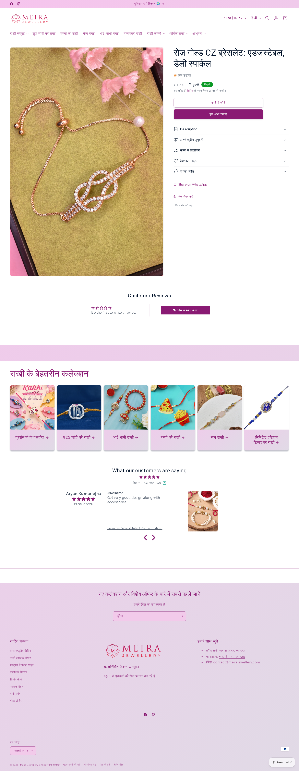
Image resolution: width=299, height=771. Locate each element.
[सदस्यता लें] (181, 616)
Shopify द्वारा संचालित (49, 765)
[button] (19, 33)
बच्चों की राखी (170, 437)
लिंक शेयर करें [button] (185, 196)
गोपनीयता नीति (90, 764)
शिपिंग (190, 90)
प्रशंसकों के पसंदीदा (29, 437)
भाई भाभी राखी (123, 437)
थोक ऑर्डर (16, 700)
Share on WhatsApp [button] (192, 184)
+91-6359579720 (232, 657)
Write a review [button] (185, 310)
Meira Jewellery (29, 765)
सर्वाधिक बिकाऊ (18, 672)
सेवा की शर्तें (105, 764)
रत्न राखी (217, 437)
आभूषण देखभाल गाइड (22, 665)
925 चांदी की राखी (77, 437)
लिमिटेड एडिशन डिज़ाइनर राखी (266, 440)
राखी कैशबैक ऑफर (20, 658)
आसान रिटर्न (16, 686)
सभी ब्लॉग (15, 693)
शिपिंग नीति (16, 679)
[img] (149, 477)
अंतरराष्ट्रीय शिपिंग (20, 650)
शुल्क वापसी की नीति (71, 764)
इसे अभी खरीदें (218, 114)
